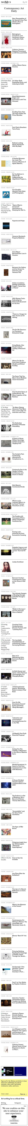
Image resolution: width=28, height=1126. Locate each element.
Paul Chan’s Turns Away (19, 128)
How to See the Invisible (17, 858)
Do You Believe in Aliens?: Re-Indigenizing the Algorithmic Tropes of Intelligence (19, 177)
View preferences (14, 1120)
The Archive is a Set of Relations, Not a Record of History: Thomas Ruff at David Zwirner (19, 799)
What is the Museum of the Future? (19, 905)
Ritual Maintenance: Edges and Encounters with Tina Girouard (19, 98)
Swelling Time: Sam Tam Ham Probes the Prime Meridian (19, 113)
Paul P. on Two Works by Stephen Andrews (19, 983)
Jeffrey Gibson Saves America (19, 66)
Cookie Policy (14, 1123)
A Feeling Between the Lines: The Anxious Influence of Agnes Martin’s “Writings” (19, 162)
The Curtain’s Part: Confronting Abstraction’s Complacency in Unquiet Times (18, 457)
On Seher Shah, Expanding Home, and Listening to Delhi (19, 82)
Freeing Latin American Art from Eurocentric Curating (19, 533)
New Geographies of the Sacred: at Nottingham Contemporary (19, 22)
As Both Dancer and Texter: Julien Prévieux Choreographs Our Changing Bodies (19, 673)
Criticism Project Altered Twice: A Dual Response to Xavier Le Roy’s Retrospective (19, 1048)
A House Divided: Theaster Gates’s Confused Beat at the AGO (19, 782)
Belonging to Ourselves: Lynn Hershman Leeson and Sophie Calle (18, 36)
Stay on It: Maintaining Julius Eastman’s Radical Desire (18, 658)
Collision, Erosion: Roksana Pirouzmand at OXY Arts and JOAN (19, 51)
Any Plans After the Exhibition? (18, 874)
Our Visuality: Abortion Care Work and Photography (18, 191)
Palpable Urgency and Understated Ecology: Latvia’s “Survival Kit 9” (19, 550)
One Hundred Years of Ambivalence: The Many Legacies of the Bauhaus (19, 394)
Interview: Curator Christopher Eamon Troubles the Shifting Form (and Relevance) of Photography (19, 1001)
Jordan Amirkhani (17, 562)
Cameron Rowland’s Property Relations (18, 237)
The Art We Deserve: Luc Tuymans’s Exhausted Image (19, 331)
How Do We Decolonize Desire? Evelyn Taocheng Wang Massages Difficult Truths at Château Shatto (18, 706)
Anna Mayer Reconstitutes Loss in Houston (19, 253)
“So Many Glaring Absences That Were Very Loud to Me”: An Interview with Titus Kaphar (19, 411)
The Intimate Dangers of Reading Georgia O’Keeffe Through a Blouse (19, 596)
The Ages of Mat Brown (17, 827)
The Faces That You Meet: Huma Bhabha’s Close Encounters (19, 377)
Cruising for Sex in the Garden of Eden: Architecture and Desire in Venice (19, 472)
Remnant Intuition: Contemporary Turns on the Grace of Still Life (19, 580)
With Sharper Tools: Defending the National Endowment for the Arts (19, 301)
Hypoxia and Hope (18, 221)
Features (3, 63)
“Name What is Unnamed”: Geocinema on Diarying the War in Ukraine (18, 208)
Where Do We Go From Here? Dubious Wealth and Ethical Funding (19, 363)
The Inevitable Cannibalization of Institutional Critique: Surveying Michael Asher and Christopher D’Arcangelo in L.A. (19, 645)
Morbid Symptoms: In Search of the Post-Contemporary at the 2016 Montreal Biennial (19, 768)
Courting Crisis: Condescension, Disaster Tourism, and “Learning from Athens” (19, 628)
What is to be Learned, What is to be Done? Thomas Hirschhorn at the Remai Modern (18, 504)
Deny (14, 1118)
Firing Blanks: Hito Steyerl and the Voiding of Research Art (18, 347)
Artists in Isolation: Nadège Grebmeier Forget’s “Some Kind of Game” (18, 285)
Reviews (3, 16)
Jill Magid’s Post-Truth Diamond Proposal (19, 734)
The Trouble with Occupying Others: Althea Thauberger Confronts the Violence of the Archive (18, 520)
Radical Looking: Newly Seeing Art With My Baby (18, 144)
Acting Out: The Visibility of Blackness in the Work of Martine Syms (19, 751)
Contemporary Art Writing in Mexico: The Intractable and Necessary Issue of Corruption (19, 923)
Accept (14, 1116)
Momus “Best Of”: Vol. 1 (19, 936)
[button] (25, 1106)
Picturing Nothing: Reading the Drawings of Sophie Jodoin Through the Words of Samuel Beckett (19, 954)
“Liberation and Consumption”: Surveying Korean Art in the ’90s (19, 720)
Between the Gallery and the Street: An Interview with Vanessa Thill (19, 270)
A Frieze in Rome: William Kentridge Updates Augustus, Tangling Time (18, 441)
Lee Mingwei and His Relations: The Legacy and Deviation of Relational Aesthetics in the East (19, 1032)
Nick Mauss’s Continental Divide (18, 486)
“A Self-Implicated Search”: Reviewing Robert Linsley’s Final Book (19, 689)
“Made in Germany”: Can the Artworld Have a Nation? (18, 610)
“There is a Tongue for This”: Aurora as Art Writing (19, 315)
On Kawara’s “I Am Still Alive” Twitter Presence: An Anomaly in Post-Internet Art (18, 970)
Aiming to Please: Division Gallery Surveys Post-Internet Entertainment (19, 1016)
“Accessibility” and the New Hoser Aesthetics (18, 812)
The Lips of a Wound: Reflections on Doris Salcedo (19, 890)
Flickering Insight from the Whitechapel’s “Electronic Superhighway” (19, 844)
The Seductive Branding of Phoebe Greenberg (18, 424)
